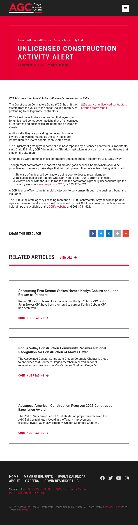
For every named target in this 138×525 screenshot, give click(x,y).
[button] (92, 233)
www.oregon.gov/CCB (50, 184)
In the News (33, 40)
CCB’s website (57, 206)
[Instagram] (127, 478)
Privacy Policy (113, 507)
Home (21, 40)
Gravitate (25, 510)
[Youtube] (118, 478)
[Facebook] (102, 478)
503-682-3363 (36, 489)
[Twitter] (110, 478)
